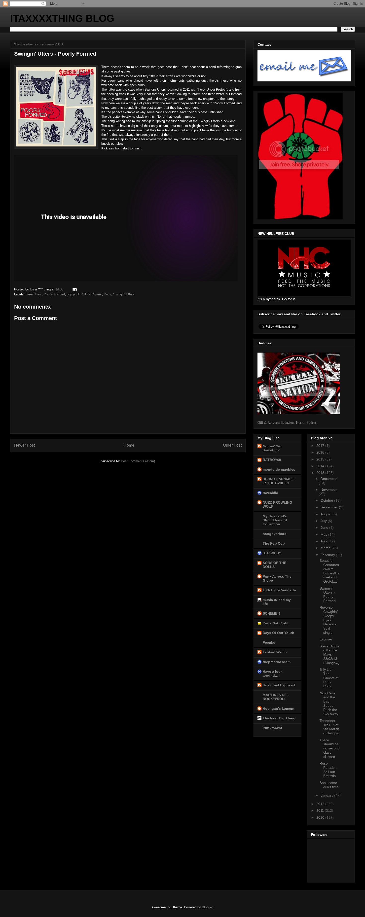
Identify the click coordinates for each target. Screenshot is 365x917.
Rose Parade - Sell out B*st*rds (328, 769)
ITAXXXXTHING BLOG (62, 18)
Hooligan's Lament (278, 708)
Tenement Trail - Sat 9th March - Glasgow (329, 727)
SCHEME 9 (271, 613)
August (326, 514)
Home (129, 445)
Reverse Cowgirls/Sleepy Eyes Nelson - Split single (329, 620)
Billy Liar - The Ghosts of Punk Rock (329, 678)
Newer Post (24, 445)
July (324, 521)
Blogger (207, 907)
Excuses (326, 639)
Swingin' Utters (124, 294)
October (327, 500)
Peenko (269, 642)
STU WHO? (272, 553)
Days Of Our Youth (278, 633)
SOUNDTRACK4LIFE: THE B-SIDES (279, 481)
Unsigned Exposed (279, 685)
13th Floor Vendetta (279, 590)
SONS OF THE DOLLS (274, 565)
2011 (320, 810)
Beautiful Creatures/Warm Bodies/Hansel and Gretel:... (329, 571)
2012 (320, 804)
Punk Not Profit (276, 623)
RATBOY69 (272, 460)
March (326, 548)
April (324, 541)
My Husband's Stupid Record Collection (275, 520)
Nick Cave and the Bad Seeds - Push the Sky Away (329, 703)
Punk (107, 294)
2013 (320, 473)
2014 (320, 466)
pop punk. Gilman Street (84, 294)
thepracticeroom (277, 662)
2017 (320, 446)
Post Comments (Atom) (138, 461)
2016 (320, 452)
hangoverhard (275, 534)
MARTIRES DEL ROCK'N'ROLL (276, 697)
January (327, 795)
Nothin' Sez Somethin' (272, 448)
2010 (320, 817)
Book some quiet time (329, 785)
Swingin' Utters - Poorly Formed (328, 594)
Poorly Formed (54, 294)
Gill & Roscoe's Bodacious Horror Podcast (287, 422)
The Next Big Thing (279, 718)
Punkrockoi (272, 728)
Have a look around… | (273, 673)
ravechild (270, 493)
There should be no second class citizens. (330, 748)
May (324, 534)
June (325, 527)
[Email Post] (74, 289)
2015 (320, 459)
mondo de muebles (279, 469)
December (329, 479)
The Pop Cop (274, 543)
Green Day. (34, 294)
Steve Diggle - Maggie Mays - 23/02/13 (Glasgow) (329, 654)
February (328, 555)
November (329, 490)
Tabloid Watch (275, 652)
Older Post (232, 445)
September (330, 507)
